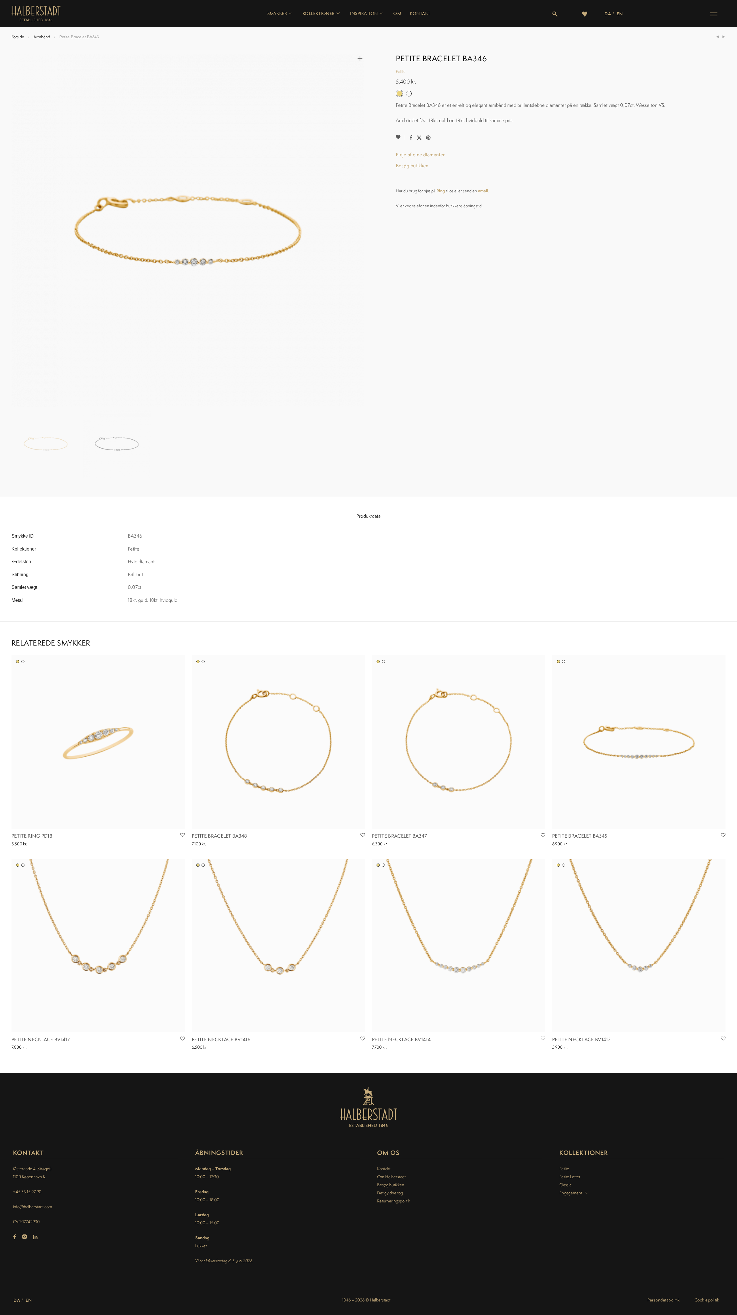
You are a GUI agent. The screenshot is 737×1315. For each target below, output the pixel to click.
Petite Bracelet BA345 (579, 836)
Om (397, 13)
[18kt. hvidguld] (22, 661)
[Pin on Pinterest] (428, 138)
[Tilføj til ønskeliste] (400, 137)
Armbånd (41, 36)
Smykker (277, 13)
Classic (565, 1184)
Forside (18, 36)
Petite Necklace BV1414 (401, 1039)
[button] (713, 14)
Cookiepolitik (706, 1300)
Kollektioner (319, 13)
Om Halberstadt (391, 1176)
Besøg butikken (412, 165)
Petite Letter (569, 1176)
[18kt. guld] (17, 661)
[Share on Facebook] (410, 138)
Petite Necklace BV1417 (41, 1039)
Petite (401, 71)
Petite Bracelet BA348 (219, 836)
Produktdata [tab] (368, 516)
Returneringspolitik (393, 1201)
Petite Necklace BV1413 (581, 1039)
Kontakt (420, 13)
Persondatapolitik (663, 1300)
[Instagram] (24, 1237)
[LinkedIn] (35, 1237)
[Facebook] (14, 1237)
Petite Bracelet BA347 (399, 836)
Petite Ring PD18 (32, 836)
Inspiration (364, 13)
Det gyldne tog (390, 1193)
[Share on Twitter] (419, 138)
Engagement (570, 1193)
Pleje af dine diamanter (420, 154)
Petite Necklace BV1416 (221, 1039)
